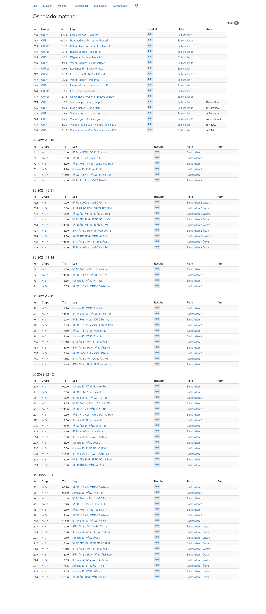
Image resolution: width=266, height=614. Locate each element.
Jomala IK (96, 158)
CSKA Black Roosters (82, 46)
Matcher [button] (62, 5)
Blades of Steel (78, 51)
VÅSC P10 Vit (80, 158)
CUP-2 (45, 46)
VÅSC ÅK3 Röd (103, 208)
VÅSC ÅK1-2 (79, 426)
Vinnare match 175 (81, 124)
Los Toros (95, 51)
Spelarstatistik (121, 5)
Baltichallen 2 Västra (198, 202)
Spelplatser (81, 5)
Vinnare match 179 (105, 130)
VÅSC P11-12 (98, 152)
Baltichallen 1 (185, 35)
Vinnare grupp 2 (79, 119)
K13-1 (45, 202)
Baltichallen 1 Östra (198, 532)
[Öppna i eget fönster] (136, 5)
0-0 (149, 34)
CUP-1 (45, 35)
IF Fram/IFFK (80, 152)
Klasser (47, 5)
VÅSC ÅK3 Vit (99, 202)
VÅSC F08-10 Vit (82, 319)
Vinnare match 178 (81, 130)
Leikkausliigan (78, 35)
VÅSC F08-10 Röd (82, 163)
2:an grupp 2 (98, 113)
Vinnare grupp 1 (79, 113)
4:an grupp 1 (94, 108)
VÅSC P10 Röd (104, 163)
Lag (35, 5)
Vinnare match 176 (105, 124)
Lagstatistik (100, 5)
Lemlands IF (104, 46)
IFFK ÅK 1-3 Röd (82, 208)
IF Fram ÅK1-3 (80, 202)
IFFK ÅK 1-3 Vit (101, 219)
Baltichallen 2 (185, 40)
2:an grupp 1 (98, 119)
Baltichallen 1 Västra (198, 526)
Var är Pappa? (100, 40)
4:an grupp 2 (94, 102)
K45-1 (45, 152)
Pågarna (93, 35)
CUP (44, 102)
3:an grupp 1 (77, 102)
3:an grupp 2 (77, 108)
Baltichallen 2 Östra (198, 208)
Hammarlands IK (79, 40)
